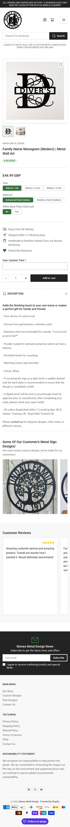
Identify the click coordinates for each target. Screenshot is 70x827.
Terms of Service (12, 735)
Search (61, 35)
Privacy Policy (10, 721)
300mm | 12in (12, 188)
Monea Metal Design (13, 143)
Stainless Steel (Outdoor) (49, 200)
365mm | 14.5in (32, 188)
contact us (17, 421)
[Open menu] (63, 20)
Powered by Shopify (49, 801)
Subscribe (58, 657)
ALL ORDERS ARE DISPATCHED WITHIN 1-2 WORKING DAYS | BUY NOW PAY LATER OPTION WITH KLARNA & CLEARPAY (35, 3)
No (7, 211)
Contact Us (9, 704)
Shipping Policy (11, 726)
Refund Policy (10, 730)
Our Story (8, 691)
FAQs (5, 739)
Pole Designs (10, 700)
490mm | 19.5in (54, 188)
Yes (17, 211)
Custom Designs (12, 695)
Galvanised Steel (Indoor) (18, 200)
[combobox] (35, 36)
